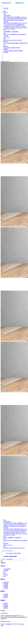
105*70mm (22, 532)
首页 (4, 11)
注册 (7, 8)
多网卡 (7, 523)
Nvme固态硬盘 (17, 537)
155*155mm (24, 533)
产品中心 (3, 566)
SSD (21, 548)
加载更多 (3, 562)
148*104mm (18, 533)
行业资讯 (5, 594)
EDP (10, 530)
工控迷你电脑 (6, 521)
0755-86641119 (4, 613)
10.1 (7, 545)
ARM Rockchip (12, 548)
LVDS (7, 530)
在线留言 (5, 608)
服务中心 (3, 579)
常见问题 (5, 583)
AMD (7, 548)
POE (13, 524)
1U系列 (10, 524)
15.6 (9, 545)
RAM (18, 548)
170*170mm (12, 535)
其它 (4, 546)
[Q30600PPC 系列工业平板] (13, 553)
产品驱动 (5, 586)
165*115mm (6, 535)
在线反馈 (5, 606)
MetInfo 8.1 (9, 624)
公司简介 (5, 603)
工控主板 (5, 527)
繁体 (2, 625)
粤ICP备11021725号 (5, 621)
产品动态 (5, 597)
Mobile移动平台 (13, 526)
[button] (3, 61)
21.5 (12, 545)
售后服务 (5, 585)
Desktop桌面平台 (22, 526)
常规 (14, 523)
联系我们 (3, 600)
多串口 (11, 523)
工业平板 (5, 543)
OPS (4, 539)
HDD (23, 548)
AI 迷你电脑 (19, 523)
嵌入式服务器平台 (22, 530)
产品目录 (5, 588)
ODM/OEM (6, 582)
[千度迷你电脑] (14, 3)
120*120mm (6, 533)
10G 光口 (24, 523)
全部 (4, 14)
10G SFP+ (22, 529)
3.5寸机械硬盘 (9, 537)
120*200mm (12, 533)
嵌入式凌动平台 (19, 524)
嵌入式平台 (15, 530)
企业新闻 (5, 595)
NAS (4, 536)
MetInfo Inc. (21, 624)
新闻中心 (3, 591)
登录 (4, 8)
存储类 (18, 529)
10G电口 (5, 524)
